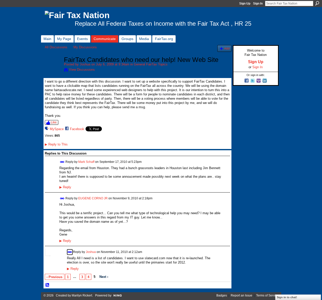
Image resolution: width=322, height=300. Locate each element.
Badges (221, 295)
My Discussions (85, 47)
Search (317, 3)
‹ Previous (54, 277)
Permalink (62, 162)
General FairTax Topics (151, 64)
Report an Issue (241, 295)
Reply (65, 187)
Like (54, 122)
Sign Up (244, 3)
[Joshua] (53, 70)
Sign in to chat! (287, 297)
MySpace (57, 129)
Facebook (77, 129)
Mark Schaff (86, 162)
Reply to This (56, 144)
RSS (47, 285)
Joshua (85, 64)
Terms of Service (267, 295)
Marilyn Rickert (82, 295)
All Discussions (56, 47)
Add (227, 48)
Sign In (258, 3)
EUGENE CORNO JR (93, 198)
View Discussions (82, 69)
